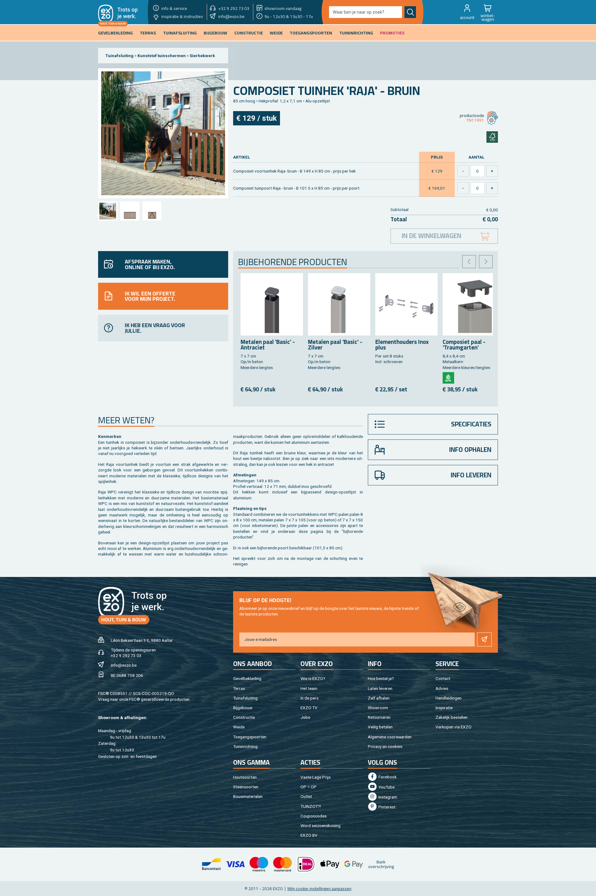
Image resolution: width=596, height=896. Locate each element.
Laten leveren (380, 688)
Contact (443, 678)
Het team (308, 688)
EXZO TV (309, 707)
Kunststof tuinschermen (162, 55)
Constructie (244, 717)
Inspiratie (444, 707)
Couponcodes (313, 815)
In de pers (309, 698)
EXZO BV (309, 835)
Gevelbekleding (247, 678)
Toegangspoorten (249, 736)
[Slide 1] (108, 211)
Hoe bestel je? (381, 678)
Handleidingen (449, 698)
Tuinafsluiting (119, 55)
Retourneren (379, 717)
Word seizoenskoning (320, 825)
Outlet (306, 796)
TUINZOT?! (310, 806)
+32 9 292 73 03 (126, 655)
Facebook (387, 776)
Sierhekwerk (202, 55)
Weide (239, 726)
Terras (239, 688)
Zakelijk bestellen (451, 717)
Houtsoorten (245, 777)
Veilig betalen (380, 726)
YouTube (386, 787)
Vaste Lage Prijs (315, 777)
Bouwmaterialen (248, 796)
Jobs (305, 717)
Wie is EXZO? (312, 678)
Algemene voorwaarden (390, 736)
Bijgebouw (242, 707)
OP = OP (308, 786)
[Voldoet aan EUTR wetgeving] (448, 378)
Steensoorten (245, 786)
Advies (442, 688)
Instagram (387, 797)
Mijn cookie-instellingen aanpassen (319, 889)
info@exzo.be (124, 665)
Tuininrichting (245, 746)
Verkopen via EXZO (454, 726)
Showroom (378, 707)
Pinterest (386, 806)
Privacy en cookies (385, 746)
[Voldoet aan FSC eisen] (492, 137)
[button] (467, 12)
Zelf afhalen (379, 698)
